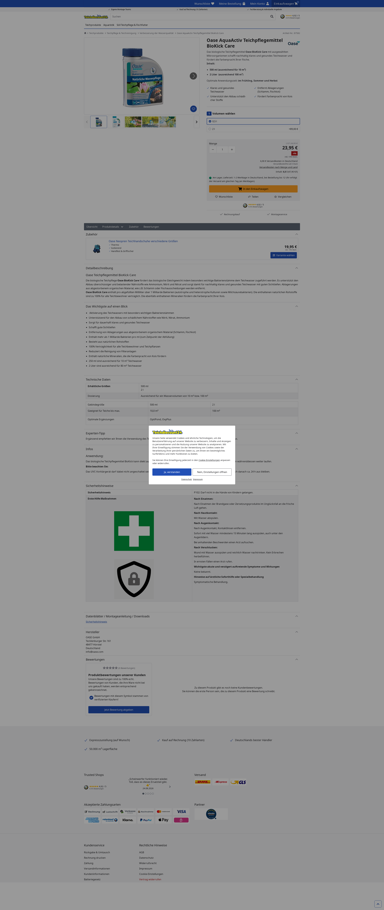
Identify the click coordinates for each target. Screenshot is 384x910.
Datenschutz (186, 479)
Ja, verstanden (172, 472)
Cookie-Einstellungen (209, 460)
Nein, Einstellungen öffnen (212, 472)
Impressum (198, 479)
